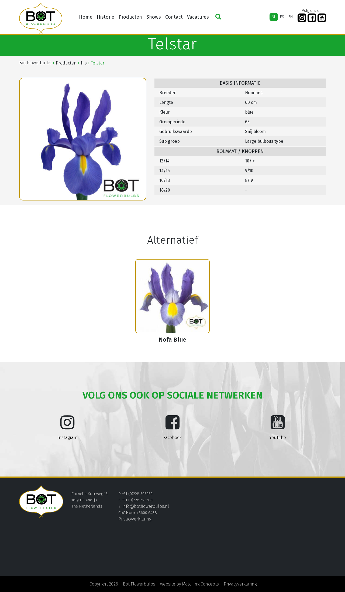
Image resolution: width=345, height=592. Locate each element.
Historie (105, 17)
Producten (130, 17)
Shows (153, 17)
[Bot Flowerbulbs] (40, 18)
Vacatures (198, 17)
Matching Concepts (200, 584)
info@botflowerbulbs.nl (145, 506)
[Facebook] (312, 18)
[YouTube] (322, 18)
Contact (174, 17)
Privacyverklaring (134, 519)
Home (85, 17)
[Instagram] (302, 18)
